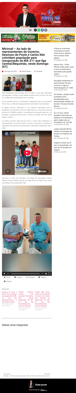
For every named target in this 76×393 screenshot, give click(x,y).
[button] (30, 30)
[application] (27, 231)
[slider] (25, 273)
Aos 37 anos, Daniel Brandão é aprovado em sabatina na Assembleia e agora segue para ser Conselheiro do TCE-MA (63, 117)
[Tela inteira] (49, 274)
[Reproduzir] (5, 274)
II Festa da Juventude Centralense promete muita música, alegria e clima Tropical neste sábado (62, 53)
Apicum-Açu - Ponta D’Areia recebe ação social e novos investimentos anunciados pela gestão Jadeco (64, 69)
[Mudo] (46, 274)
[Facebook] (42, 30)
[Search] (45, 30)
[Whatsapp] (38, 30)
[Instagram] (35, 30)
